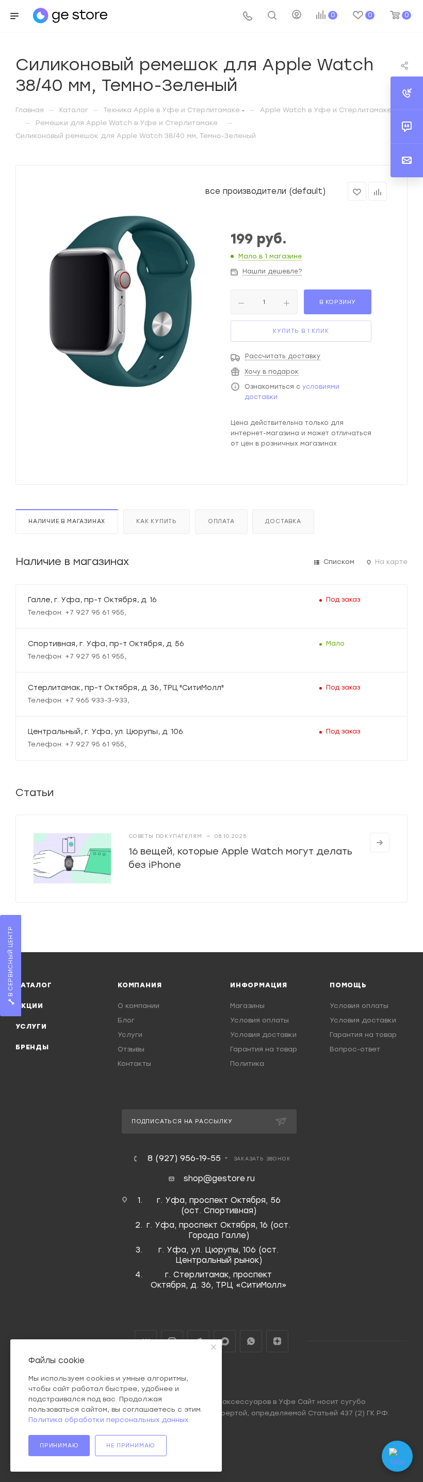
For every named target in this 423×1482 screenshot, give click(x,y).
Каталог (33, 985)
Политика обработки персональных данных (108, 1420)
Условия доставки (263, 1034)
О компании (138, 1006)
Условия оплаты (259, 1020)
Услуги (31, 1026)
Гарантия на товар (263, 1049)
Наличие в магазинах (66, 521)
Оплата (221, 521)
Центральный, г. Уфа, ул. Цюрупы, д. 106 (105, 731)
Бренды (32, 1047)
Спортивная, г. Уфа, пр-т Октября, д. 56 (106, 643)
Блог (126, 1020)
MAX (225, 1341)
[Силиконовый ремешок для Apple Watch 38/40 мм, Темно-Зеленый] (125, 301)
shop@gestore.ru (219, 1178)
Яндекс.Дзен (277, 1341)
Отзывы (131, 1049)
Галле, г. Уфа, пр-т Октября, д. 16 (92, 599)
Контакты (134, 1063)
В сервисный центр (10, 962)
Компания (139, 985)
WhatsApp (251, 1341)
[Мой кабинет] (296, 16)
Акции (29, 1006)
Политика (247, 1063)
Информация (258, 985)
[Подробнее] (379, 842)
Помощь (348, 985)
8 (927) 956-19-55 (184, 1158)
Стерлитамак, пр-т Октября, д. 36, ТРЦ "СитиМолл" (126, 687)
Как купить (156, 521)
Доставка (283, 521)
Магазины (247, 1006)
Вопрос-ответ (355, 1049)
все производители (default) (265, 191)
